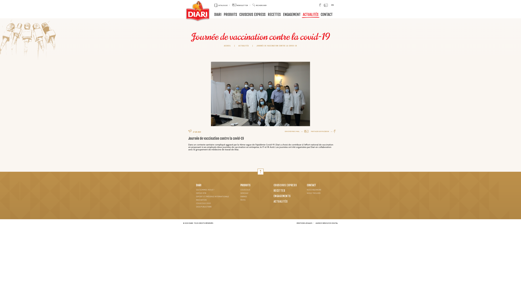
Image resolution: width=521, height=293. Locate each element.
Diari (198, 185)
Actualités (310, 14)
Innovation (201, 200)
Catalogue (222, 5)
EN (332, 5)
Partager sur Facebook (320, 131)
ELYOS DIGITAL (332, 223)
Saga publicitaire (204, 207)
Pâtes (243, 200)
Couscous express (252, 14)
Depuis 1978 (201, 193)
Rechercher (261, 5)
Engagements (282, 196)
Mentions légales (304, 223)
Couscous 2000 (203, 203)
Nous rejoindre (314, 190)
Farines (243, 196)
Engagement (292, 14)
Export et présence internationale (212, 196)
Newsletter (242, 5)
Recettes (274, 14)
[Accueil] (197, 10)
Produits (230, 14)
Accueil (227, 46)
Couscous (245, 190)
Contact (327, 14)
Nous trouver (313, 193)
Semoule (244, 193)
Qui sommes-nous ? (205, 190)
